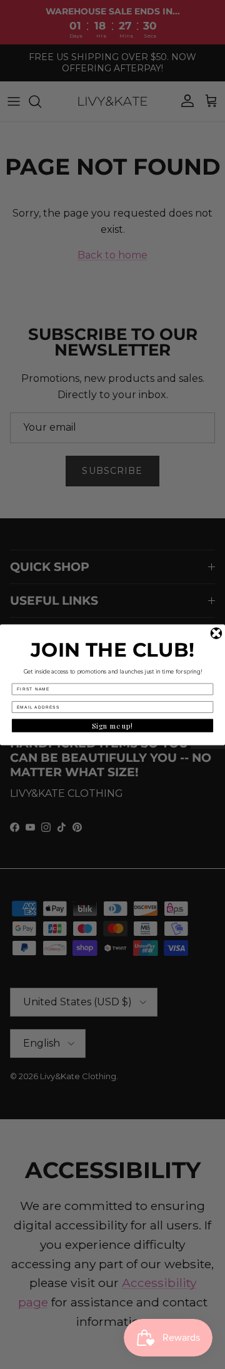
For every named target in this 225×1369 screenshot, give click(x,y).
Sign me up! (112, 725)
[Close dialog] (216, 633)
